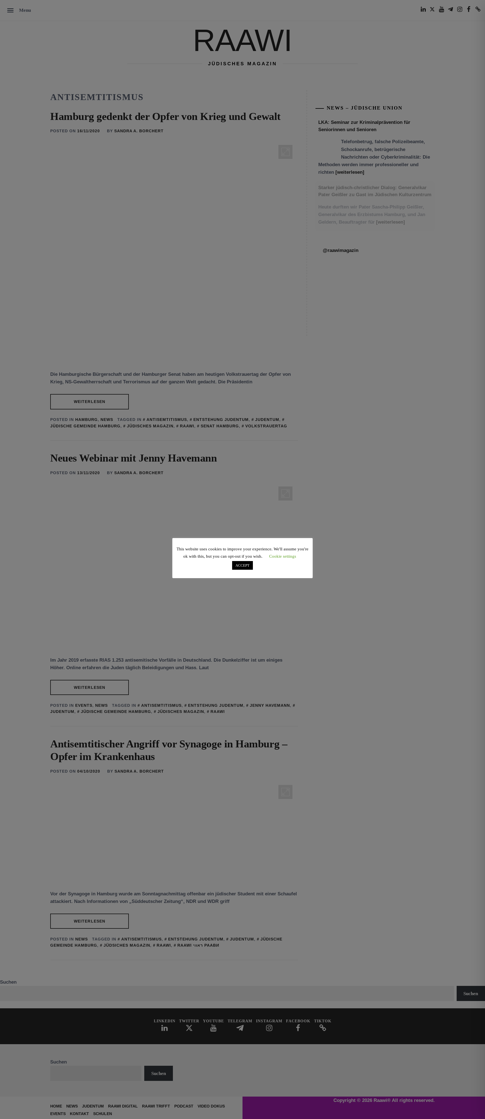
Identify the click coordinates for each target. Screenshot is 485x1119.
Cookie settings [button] (282, 556)
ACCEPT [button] (242, 565)
